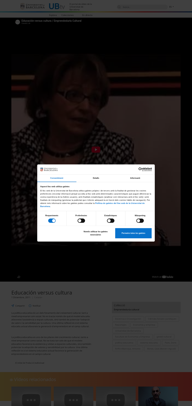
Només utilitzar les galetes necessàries (96, 233)
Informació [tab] (135, 178)
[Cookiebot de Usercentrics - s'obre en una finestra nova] (140, 169)
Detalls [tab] (96, 178)
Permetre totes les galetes (133, 233)
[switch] (81, 221)
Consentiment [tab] (56, 178)
